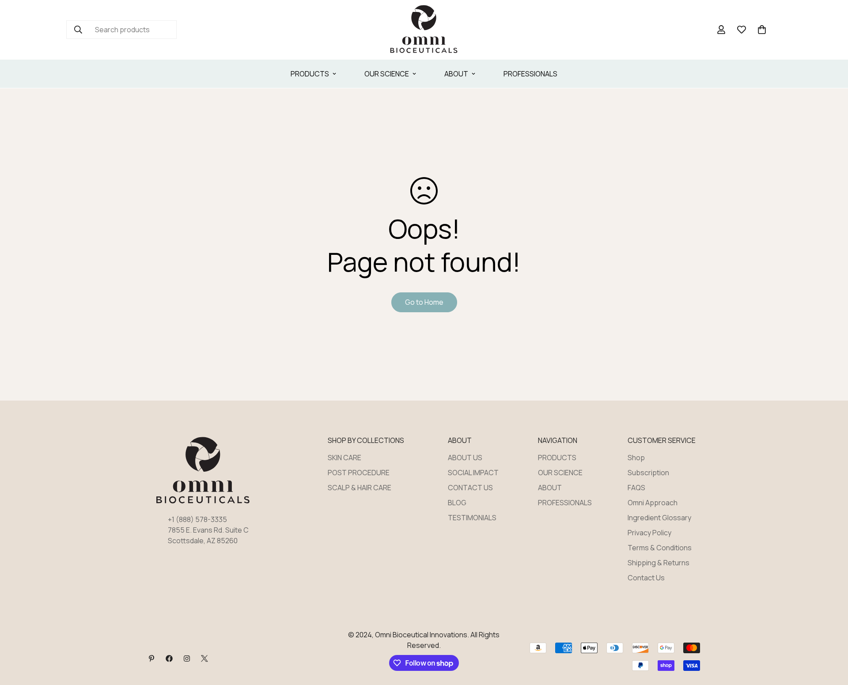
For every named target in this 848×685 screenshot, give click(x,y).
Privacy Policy (649, 532)
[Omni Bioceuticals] (424, 30)
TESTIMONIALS (472, 517)
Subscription (648, 472)
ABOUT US (465, 457)
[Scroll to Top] (831, 637)
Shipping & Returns (658, 563)
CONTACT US (470, 487)
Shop (636, 457)
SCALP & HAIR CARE (359, 487)
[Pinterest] (151, 658)
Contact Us (646, 578)
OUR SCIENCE (386, 74)
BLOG (457, 502)
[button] (762, 29)
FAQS (636, 487)
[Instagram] (186, 658)
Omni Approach (653, 502)
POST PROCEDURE (359, 472)
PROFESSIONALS (530, 74)
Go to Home (424, 302)
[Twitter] (204, 658)
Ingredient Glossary (659, 517)
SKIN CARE (344, 457)
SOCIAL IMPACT (473, 472)
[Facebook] (169, 658)
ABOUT (456, 74)
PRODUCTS (310, 74)
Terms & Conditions (660, 548)
